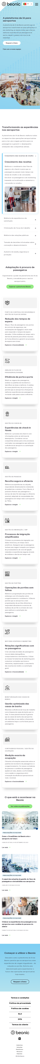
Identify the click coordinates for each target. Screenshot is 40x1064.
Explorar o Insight (11, 398)
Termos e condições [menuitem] (20, 997)
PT (28, 4)
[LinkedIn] (20, 1039)
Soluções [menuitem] (19, 1047)
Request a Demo (12, 43)
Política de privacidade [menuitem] (20, 1003)
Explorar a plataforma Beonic (20, 286)
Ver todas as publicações (20, 806)
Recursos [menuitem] (19, 1051)
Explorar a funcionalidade (14, 345)
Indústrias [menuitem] (19, 1045)
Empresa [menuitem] (19, 1053)
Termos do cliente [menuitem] (20, 1024)
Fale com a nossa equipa (12, 49)
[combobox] (27, 4)
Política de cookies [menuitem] (20, 1008)
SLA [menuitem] (20, 1013)
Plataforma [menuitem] (19, 1049)
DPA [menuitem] (20, 1019)
